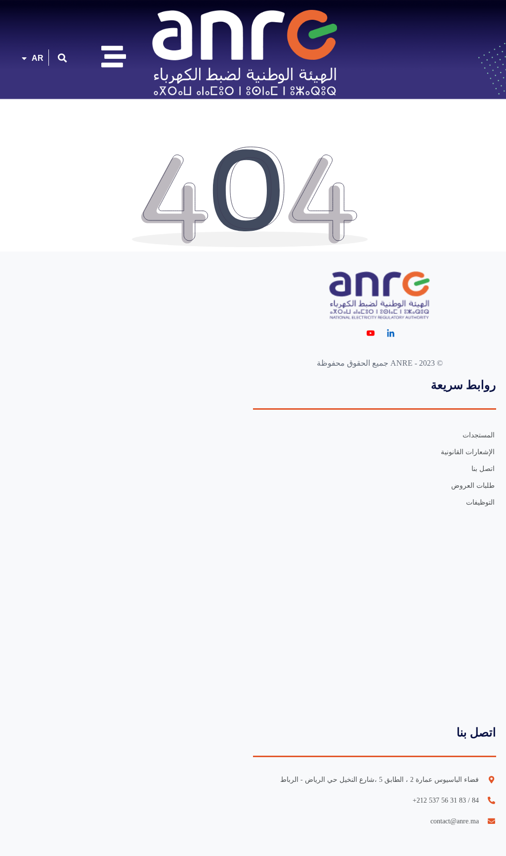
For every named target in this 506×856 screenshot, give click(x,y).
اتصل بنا (483, 468)
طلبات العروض (473, 485)
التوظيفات (480, 502)
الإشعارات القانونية (468, 452)
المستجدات (479, 435)
